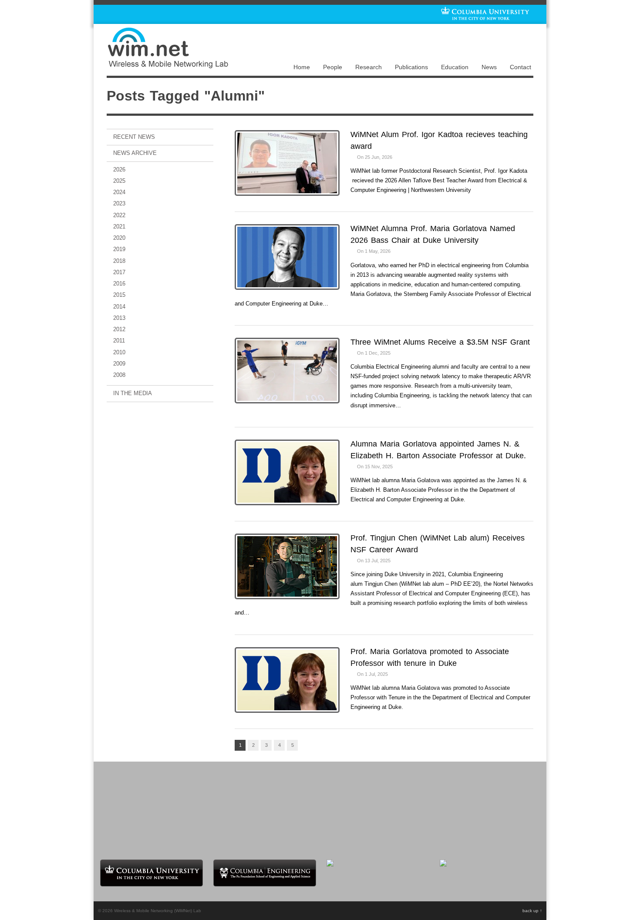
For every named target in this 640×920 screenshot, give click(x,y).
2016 (119, 283)
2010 (119, 352)
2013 (119, 318)
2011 (119, 340)
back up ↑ (532, 910)
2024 (119, 192)
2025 (119, 181)
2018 (119, 261)
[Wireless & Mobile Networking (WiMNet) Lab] (168, 66)
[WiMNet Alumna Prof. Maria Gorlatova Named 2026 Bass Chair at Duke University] (287, 258)
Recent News (134, 137)
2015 (119, 295)
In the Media (132, 393)
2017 (119, 272)
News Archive (135, 153)
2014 (119, 306)
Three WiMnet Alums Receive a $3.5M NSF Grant (440, 342)
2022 (119, 215)
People (332, 67)
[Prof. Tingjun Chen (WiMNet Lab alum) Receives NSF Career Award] (287, 567)
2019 (119, 249)
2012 (119, 329)
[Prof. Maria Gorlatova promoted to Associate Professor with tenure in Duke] (287, 681)
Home (301, 67)
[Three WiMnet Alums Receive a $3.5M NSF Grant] (287, 371)
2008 (119, 375)
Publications (411, 67)
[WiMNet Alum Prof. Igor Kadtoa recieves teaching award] (287, 164)
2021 (119, 226)
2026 (119, 169)
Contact (520, 67)
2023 (119, 203)
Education (454, 67)
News (489, 67)
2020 (119, 238)
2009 (119, 363)
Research (368, 67)
